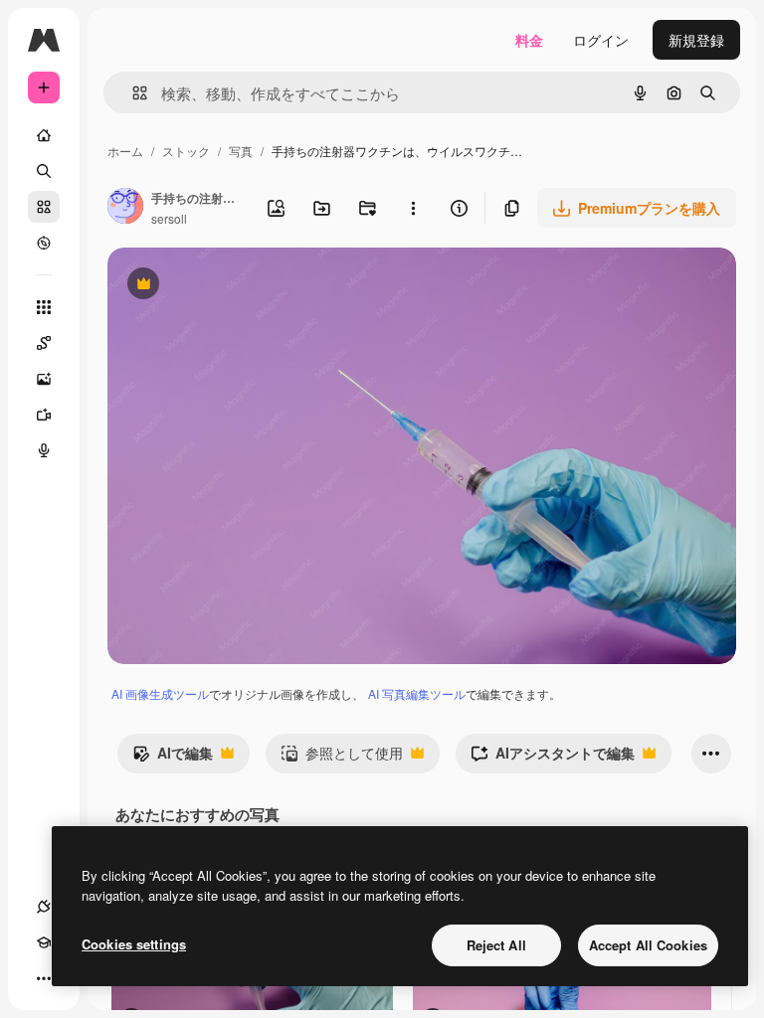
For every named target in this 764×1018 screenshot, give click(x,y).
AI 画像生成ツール (160, 693)
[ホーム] (44, 135)
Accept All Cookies (648, 944)
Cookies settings (134, 943)
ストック (186, 150)
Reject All (496, 944)
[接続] (44, 907)
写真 (241, 150)
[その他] (44, 978)
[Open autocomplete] (131, 92)
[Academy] (44, 942)
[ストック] (44, 207)
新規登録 (696, 40)
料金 (529, 40)
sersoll (169, 218)
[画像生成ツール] (44, 379)
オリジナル (244, 285)
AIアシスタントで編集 (553, 757)
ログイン (601, 40)
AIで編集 (172, 757)
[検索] (44, 171)
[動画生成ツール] (44, 414)
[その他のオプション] (413, 208)
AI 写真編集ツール (417, 693)
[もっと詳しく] (44, 242)
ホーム (125, 150)
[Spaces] (44, 343)
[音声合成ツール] (44, 450)
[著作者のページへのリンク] (125, 208)
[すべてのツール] (44, 307)
